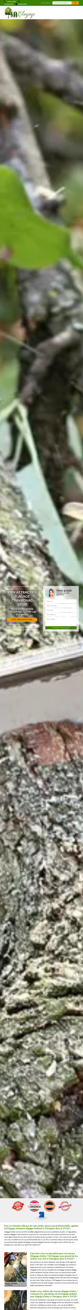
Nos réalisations (22, 620)
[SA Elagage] (20, 12)
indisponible (11, 1)
